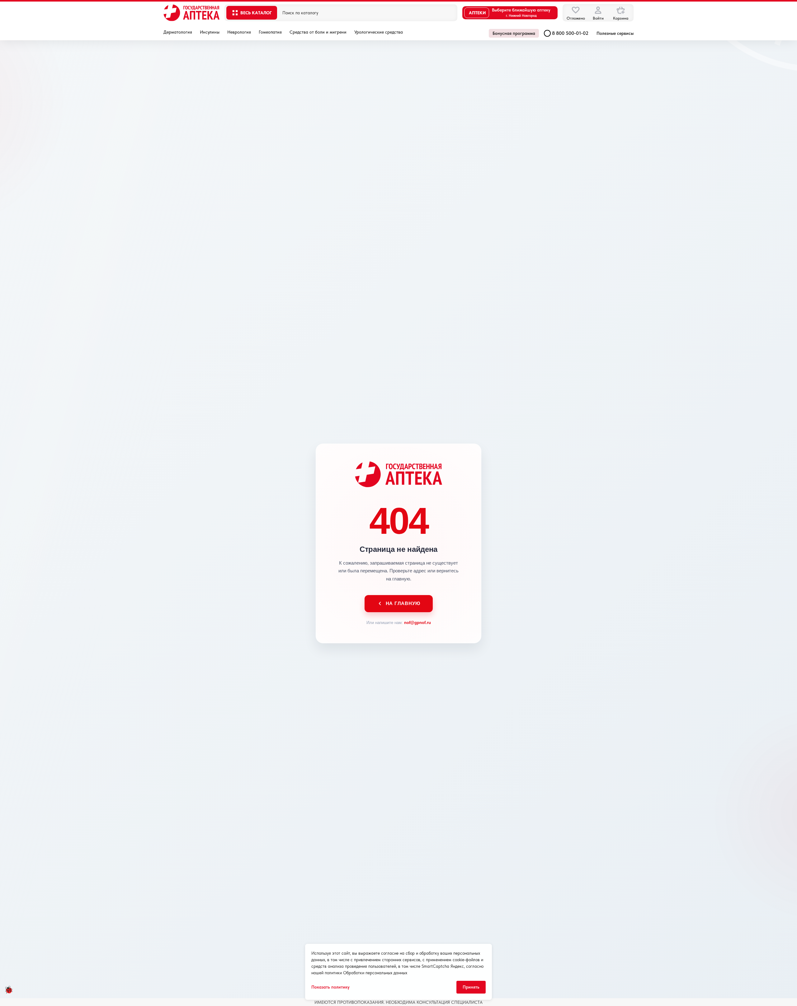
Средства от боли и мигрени (318, 32)
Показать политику (330, 987)
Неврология (239, 32)
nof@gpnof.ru (417, 622)
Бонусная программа (514, 33)
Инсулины (209, 32)
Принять (471, 987)
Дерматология (177, 32)
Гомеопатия (270, 32)
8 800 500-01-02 (570, 33)
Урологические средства (378, 32)
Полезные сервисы (615, 33)
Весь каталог (256, 12)
